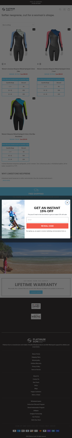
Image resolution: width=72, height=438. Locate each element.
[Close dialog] (67, 202)
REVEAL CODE (47, 226)
